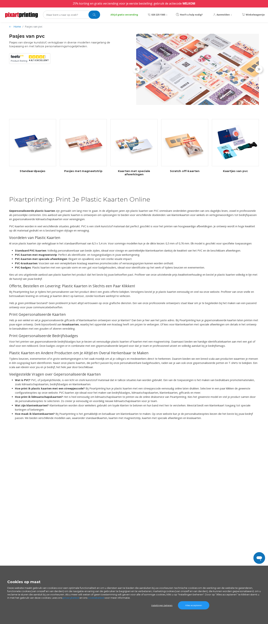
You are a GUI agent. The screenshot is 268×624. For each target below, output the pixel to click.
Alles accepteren (193, 605)
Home (17, 26)
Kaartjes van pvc (235, 171)
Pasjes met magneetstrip (83, 171)
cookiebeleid (96, 597)
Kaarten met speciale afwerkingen (134, 172)
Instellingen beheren (161, 605)
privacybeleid (71, 597)
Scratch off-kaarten (185, 171)
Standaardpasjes (32, 171)
